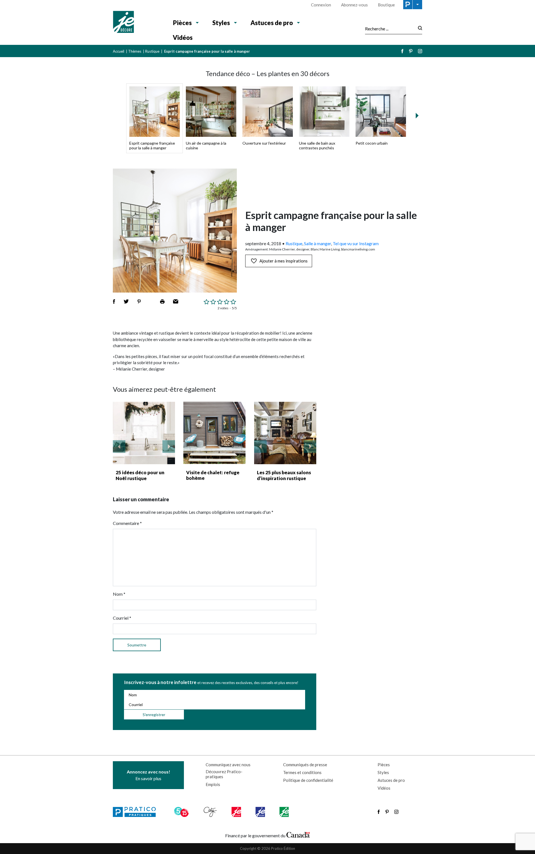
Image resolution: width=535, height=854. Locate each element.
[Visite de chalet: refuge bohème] (214, 433)
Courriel (122, 618)
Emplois (213, 784)
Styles (221, 22)
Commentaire (127, 523)
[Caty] (211, 811)
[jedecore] (261, 811)
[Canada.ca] (298, 834)
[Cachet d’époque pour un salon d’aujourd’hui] (285, 433)
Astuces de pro (272, 22)
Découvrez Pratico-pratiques (224, 774)
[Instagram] (420, 51)
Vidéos (183, 37)
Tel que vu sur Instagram (356, 243)
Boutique (386, 4)
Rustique (152, 51)
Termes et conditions (302, 772)
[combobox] (390, 28)
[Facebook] (402, 51)
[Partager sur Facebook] (114, 301)
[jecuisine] (237, 811)
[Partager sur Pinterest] (139, 301)
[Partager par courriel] (175, 301)
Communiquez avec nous (228, 764)
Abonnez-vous (354, 4)
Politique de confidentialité (308, 780)
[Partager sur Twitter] (126, 301)
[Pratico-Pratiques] (137, 811)
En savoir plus (148, 775)
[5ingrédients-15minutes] (182, 811)
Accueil (118, 51)
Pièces (182, 22)
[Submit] (418, 28)
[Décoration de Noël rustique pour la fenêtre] (144, 433)
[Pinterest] (410, 51)
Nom (119, 594)
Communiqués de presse (305, 764)
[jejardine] (284, 811)
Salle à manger (317, 243)
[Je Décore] (137, 22)
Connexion (321, 4)
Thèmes (134, 51)
